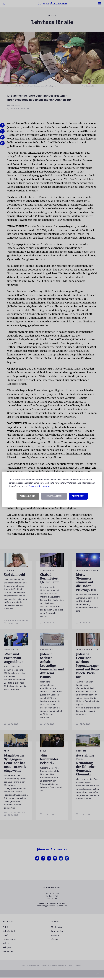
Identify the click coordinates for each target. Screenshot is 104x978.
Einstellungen (53, 496)
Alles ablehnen (28, 496)
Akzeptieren (78, 496)
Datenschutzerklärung (39, 486)
